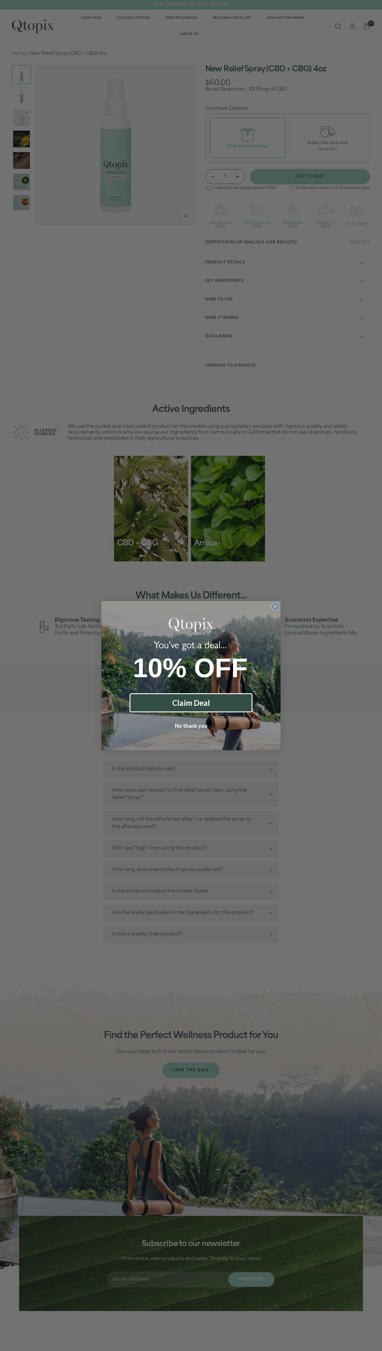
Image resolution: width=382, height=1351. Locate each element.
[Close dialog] (275, 606)
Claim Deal (191, 703)
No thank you (191, 725)
